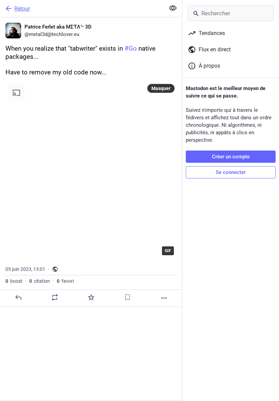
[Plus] (164, 298)
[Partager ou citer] (55, 297)
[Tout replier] (173, 8)
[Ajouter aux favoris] (91, 297)
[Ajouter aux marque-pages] (128, 297)
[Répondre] (18, 297)
